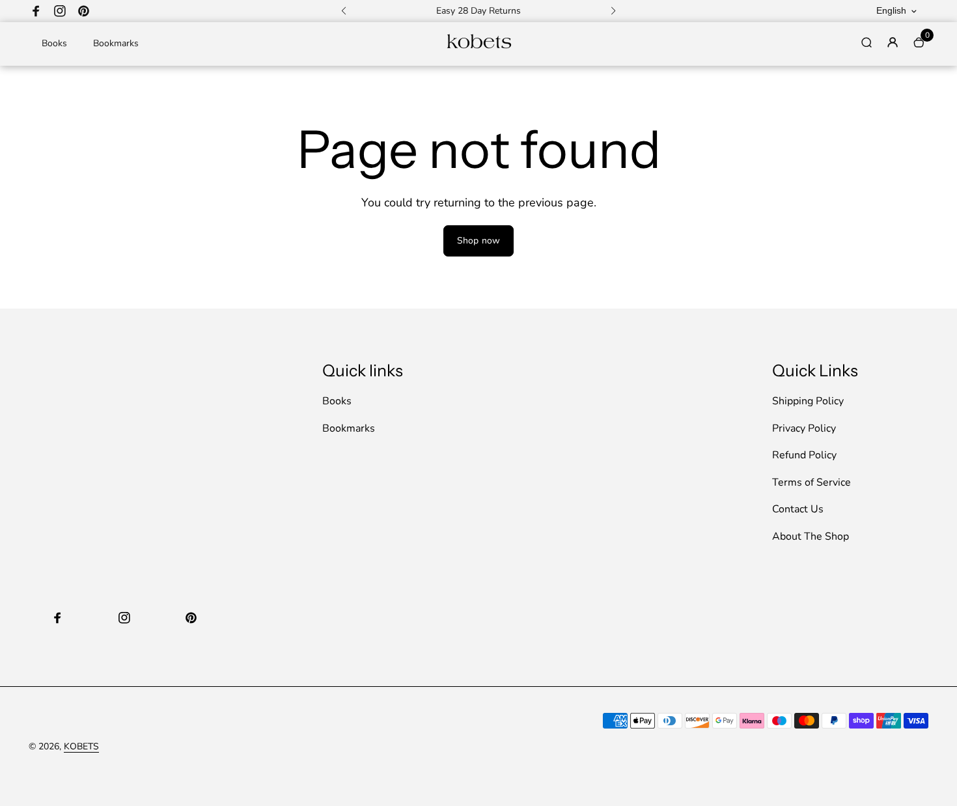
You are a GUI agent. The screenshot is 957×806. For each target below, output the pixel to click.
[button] (343, 11)
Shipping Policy (808, 401)
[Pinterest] (83, 11)
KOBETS (81, 746)
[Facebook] (36, 11)
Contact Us (798, 509)
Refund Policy (804, 455)
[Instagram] (60, 11)
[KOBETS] (478, 47)
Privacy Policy (804, 428)
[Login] (892, 42)
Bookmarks (116, 43)
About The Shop (810, 536)
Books (54, 43)
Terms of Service (811, 482)
